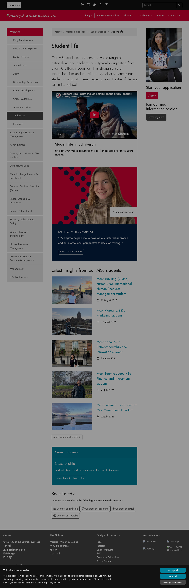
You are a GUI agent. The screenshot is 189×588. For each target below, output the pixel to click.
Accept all (173, 570)
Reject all (173, 576)
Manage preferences (172, 582)
